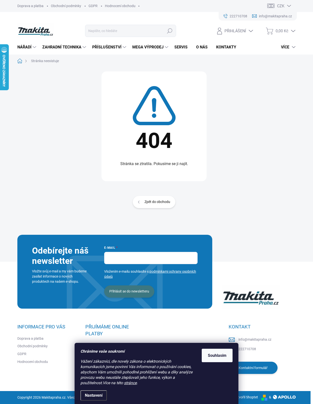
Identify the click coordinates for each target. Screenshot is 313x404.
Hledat (170, 31)
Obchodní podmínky (66, 6)
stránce (130, 383)
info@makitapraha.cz (254, 339)
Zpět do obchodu (157, 202)
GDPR (93, 6)
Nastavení (93, 395)
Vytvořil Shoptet (246, 397)
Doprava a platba (30, 6)
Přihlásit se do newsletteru (129, 291)
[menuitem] (27, 47)
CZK (280, 6)
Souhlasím (217, 355)
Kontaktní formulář (253, 368)
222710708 (247, 349)
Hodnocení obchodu (120, 6)
